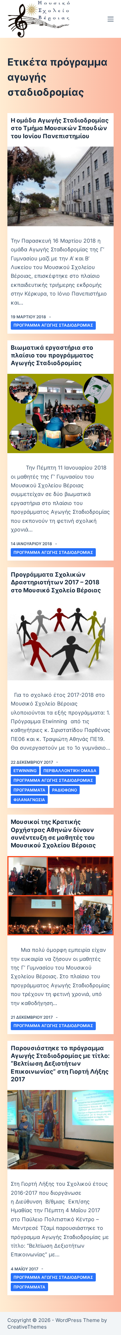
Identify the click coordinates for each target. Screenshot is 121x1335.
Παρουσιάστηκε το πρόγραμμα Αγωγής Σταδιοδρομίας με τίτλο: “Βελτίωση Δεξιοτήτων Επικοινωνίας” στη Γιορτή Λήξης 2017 (60, 1064)
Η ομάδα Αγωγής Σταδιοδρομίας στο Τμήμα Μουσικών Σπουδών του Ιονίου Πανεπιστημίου (60, 128)
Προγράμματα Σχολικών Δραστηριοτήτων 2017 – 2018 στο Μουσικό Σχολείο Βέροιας (56, 582)
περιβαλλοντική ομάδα (69, 770)
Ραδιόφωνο (64, 789)
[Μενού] (111, 19)
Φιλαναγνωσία (29, 799)
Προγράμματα (29, 789)
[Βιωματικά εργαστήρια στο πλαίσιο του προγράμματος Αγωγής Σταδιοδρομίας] (60, 413)
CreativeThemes (27, 1327)
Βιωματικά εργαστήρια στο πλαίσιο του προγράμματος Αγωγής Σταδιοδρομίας (52, 355)
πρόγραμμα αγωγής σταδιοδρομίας (53, 325)
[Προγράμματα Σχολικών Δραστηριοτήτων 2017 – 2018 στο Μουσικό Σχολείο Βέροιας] (60, 640)
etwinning (25, 770)
